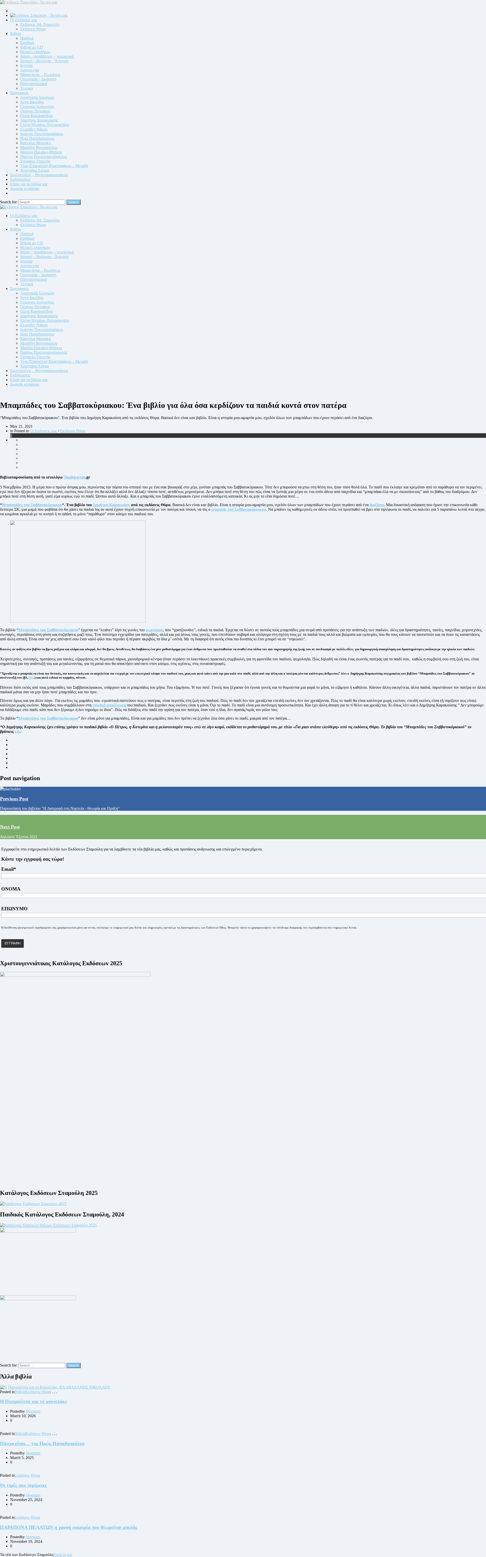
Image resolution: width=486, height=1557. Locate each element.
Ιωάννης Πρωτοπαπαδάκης (42, 134)
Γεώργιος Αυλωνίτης (37, 106)
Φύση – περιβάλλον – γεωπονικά (47, 56)
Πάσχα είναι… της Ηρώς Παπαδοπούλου (42, 1443)
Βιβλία (15, 33)
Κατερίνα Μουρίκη (35, 143)
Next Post (10, 827)
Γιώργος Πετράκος (35, 111)
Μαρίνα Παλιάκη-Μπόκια (41, 152)
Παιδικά (26, 38)
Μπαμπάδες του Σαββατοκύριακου (32, 505)
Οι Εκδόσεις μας (23, 20)
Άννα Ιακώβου (32, 102)
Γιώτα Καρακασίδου (36, 115)
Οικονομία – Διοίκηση (38, 79)
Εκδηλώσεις (20, 179)
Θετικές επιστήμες (35, 52)
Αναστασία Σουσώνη (37, 97)
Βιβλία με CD (31, 47)
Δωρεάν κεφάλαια (24, 188)
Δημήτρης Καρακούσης (39, 120)
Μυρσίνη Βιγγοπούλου (38, 147)
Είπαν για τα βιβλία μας (29, 184)
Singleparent (74, 477)
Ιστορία (26, 65)
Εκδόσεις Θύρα (33, 29)
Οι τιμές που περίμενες (23, 1485)
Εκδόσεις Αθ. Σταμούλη (39, 24)
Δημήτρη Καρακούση (111, 505)
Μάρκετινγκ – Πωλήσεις (40, 74)
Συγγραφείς (19, 93)
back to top (63, 1554)
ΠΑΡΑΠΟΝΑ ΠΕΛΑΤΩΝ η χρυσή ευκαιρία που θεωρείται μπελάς (68, 1527)
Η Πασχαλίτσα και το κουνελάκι (33, 1401)
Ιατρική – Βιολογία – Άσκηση (44, 61)
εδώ (31, 677)
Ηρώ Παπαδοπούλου (37, 138)
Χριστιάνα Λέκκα (34, 170)
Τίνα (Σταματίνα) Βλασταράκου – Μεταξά (54, 166)
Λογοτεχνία (29, 70)
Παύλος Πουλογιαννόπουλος (43, 156)
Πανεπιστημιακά (33, 84)
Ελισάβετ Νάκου (34, 129)
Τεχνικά (26, 88)
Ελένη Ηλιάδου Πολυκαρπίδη (44, 125)
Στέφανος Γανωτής (35, 161)
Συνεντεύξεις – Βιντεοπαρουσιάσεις (39, 175)
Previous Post (14, 798)
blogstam (33, 1411)
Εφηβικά (27, 43)
